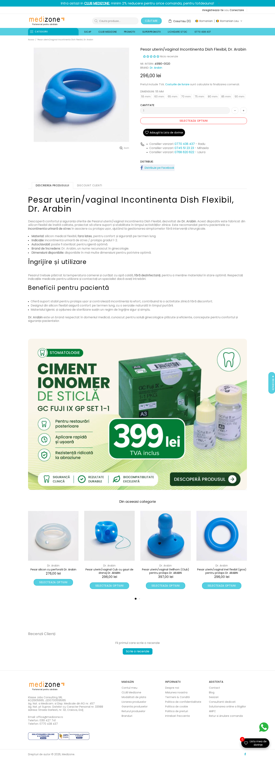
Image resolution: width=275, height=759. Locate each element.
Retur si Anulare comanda (226, 716)
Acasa (31, 39)
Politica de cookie (176, 706)
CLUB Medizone (131, 692)
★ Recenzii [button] (273, 382)
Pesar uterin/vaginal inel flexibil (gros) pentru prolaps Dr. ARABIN (109, 571)
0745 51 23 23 (184, 148)
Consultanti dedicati (222, 702)
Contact (214, 687)
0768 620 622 (185, 152)
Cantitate (147, 105)
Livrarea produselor (134, 702)
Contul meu (129, 687)
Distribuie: (147, 161)
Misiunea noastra (176, 692)
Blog (211, 692)
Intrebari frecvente (177, 716)
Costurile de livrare (177, 84)
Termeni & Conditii (177, 697)
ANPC (212, 711)
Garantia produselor (135, 706)
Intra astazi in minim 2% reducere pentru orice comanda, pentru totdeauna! (137, 3)
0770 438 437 (185, 144)
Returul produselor (133, 711)
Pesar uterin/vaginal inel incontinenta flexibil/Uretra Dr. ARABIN (221, 571)
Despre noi (172, 687)
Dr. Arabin (156, 67)
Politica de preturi (176, 711)
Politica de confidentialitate (183, 702)
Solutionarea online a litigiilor (227, 706)
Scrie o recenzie (137, 651)
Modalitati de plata (134, 697)
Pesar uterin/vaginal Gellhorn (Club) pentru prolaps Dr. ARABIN (53, 571)
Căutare (151, 21)
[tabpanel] (166, 553)
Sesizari (214, 697)
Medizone (46, 21)
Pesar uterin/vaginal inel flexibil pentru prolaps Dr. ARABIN (165, 571)
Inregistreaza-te (213, 10)
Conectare (237, 10)
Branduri (127, 716)
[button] (219, 21)
